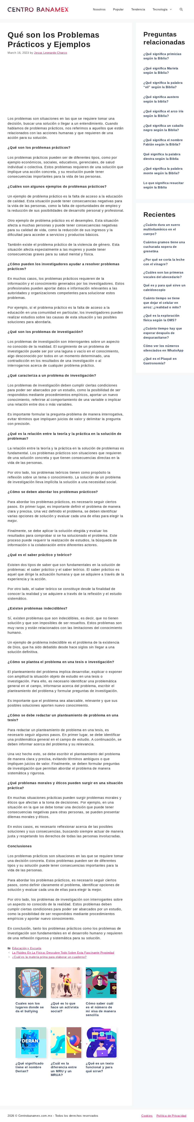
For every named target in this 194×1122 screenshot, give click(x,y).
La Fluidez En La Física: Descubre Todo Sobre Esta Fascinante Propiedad (63, 952)
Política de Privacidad (171, 1115)
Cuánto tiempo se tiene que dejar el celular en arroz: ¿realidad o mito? (162, 303)
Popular (118, 9)
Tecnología (160, 9)
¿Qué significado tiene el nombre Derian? (30, 1067)
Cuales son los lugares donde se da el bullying (30, 1007)
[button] (181, 9)
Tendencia (138, 9)
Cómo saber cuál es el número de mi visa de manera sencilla (101, 1009)
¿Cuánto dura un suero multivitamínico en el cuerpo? (161, 229)
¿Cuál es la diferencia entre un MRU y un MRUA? (64, 1069)
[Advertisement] (66, 88)
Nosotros (99, 9)
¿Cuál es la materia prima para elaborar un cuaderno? (49, 957)
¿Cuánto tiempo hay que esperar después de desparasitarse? (162, 333)
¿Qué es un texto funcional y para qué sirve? (100, 1067)
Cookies (147, 1115)
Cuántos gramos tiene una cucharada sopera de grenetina (164, 247)
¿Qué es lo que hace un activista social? (65, 1007)
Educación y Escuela (26, 948)
